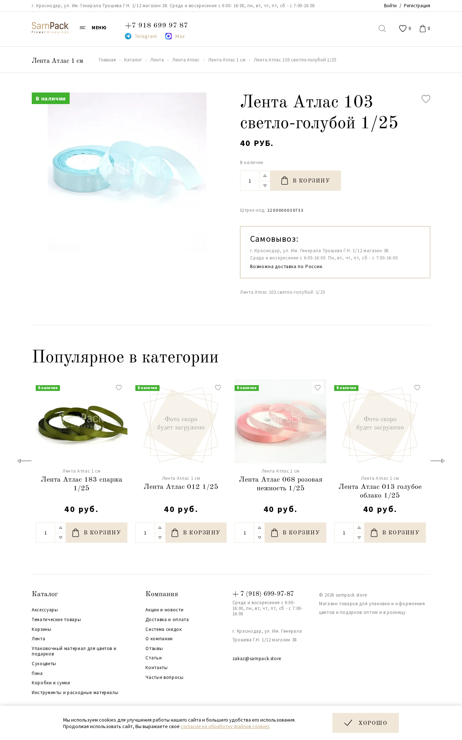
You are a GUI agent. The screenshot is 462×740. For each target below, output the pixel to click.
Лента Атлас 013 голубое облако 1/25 (380, 491)
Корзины (42, 629)
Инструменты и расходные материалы (75, 693)
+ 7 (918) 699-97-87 (263, 594)
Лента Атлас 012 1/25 (181, 487)
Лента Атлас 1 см (57, 61)
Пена (37, 673)
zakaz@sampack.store (256, 658)
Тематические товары (56, 620)
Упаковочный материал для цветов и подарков (74, 651)
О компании (159, 639)
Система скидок (163, 629)
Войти (390, 6)
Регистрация (417, 6)
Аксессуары (45, 610)
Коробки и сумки (51, 683)
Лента (38, 639)
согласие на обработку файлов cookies (225, 726)
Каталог (45, 594)
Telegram (146, 36)
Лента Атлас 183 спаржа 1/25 (81, 484)
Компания (161, 594)
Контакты (156, 668)
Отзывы (154, 648)
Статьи (153, 658)
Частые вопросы (164, 677)
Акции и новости (164, 610)
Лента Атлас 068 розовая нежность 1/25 (280, 484)
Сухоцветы (44, 664)
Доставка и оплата (167, 620)
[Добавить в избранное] (426, 99)
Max (179, 36)
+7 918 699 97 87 (156, 25)
